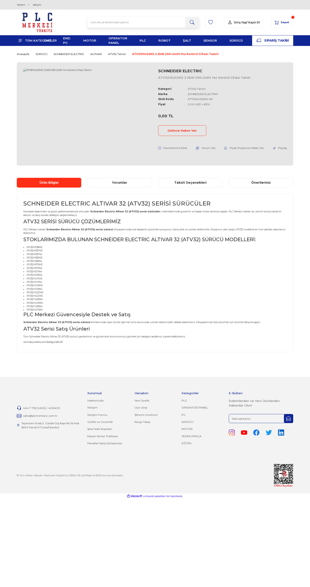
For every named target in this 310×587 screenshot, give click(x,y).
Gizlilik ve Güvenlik (100, 422)
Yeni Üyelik (142, 400)
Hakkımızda (95, 400)
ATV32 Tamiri (197, 88)
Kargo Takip (142, 422)
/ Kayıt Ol (253, 22)
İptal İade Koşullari (99, 429)
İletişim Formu (97, 414)
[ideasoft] (134, 496)
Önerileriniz (261, 182)
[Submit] (288, 418)
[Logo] (37, 22)
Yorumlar (119, 182)
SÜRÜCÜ (187, 422)
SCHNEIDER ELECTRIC (180, 71)
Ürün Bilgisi (49, 182)
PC (184, 414)
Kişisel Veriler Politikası (102, 436)
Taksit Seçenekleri (190, 182)
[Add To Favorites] (172, 148)
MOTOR (187, 429)
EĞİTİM (186, 443)
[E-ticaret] (154, 496)
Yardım (21, 4)
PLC (184, 400)
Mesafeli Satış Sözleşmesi (104, 443)
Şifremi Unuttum (146, 414)
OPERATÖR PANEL (195, 407)
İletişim (37, 4)
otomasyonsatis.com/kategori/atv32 (43, 342)
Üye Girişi (141, 407)
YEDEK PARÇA (192, 436)
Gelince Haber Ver (182, 130)
